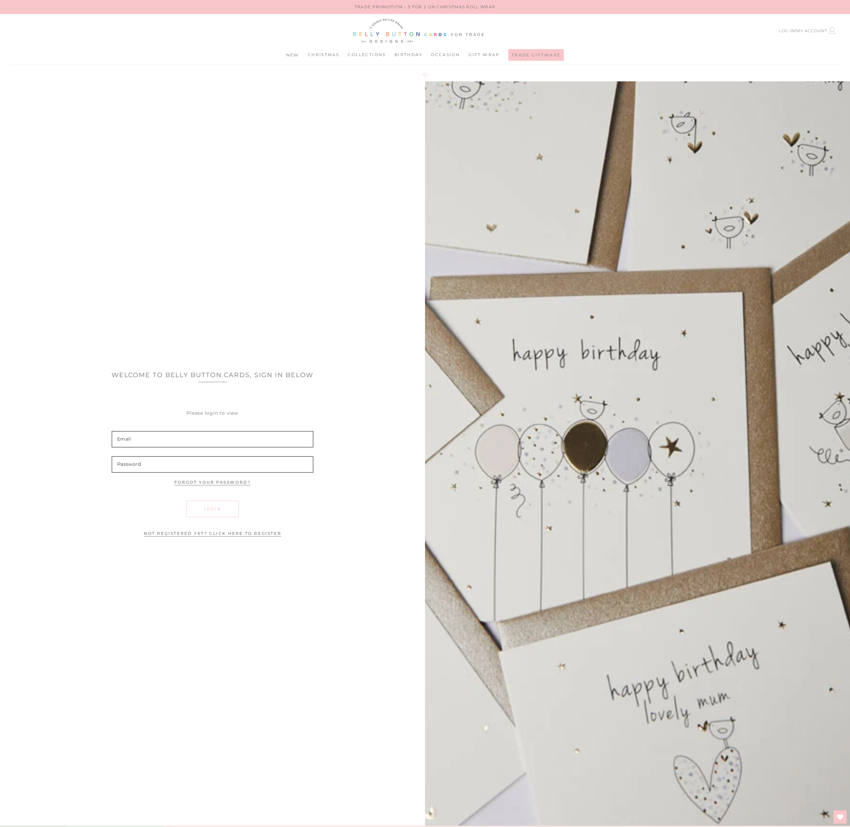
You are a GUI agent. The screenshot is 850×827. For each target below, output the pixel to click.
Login (212, 508)
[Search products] (69, 29)
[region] (425, 7)
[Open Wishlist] (840, 817)
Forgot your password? (212, 482)
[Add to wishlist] (425, 75)
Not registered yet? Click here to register (212, 533)
